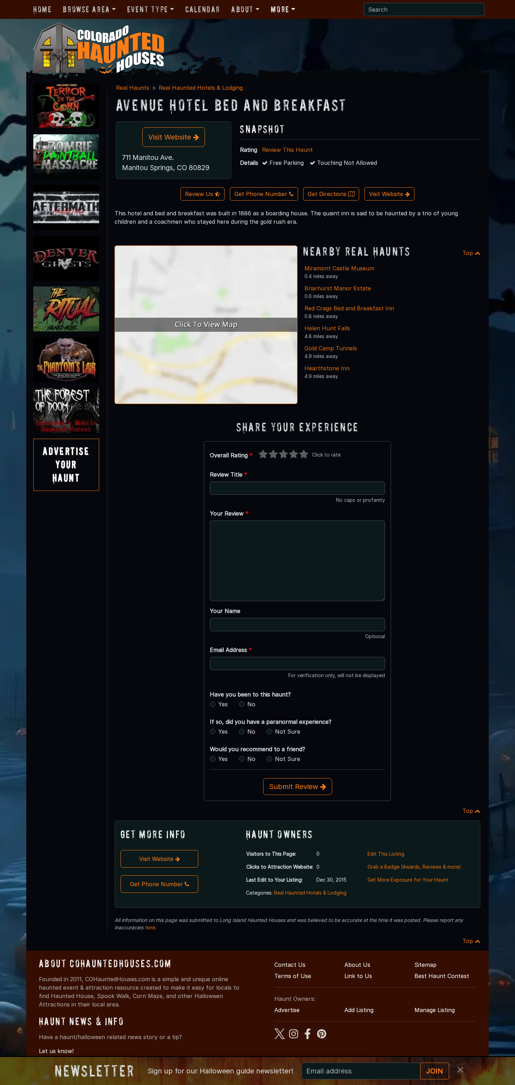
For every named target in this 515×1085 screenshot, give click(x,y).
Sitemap (425, 964)
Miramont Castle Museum (339, 268)
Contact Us (289, 964)
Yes (223, 704)
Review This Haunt (287, 149)
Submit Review (294, 786)
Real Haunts (132, 87)
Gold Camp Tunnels (330, 348)
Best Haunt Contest (441, 975)
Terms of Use (292, 975)
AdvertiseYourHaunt (66, 464)
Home (42, 9)
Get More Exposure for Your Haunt (408, 880)
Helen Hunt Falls (327, 328)
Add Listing (358, 1009)
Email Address (231, 649)
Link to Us (358, 975)
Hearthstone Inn (327, 368)
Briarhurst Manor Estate (337, 288)
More (280, 9)
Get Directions (328, 193)
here (150, 927)
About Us (357, 964)
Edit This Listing (386, 854)
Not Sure (287, 731)
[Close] (460, 1069)
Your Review (229, 513)
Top (468, 252)
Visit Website (170, 137)
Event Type (147, 9)
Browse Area (86, 9)
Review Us (200, 193)
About (242, 9)
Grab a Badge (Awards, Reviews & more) (414, 867)
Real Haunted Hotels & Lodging (201, 87)
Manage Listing (434, 1009)
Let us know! (56, 1050)
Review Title (228, 474)
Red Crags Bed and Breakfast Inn (349, 308)
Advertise (287, 1009)
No (251, 704)
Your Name (225, 610)
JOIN (434, 1071)
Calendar (202, 9)
